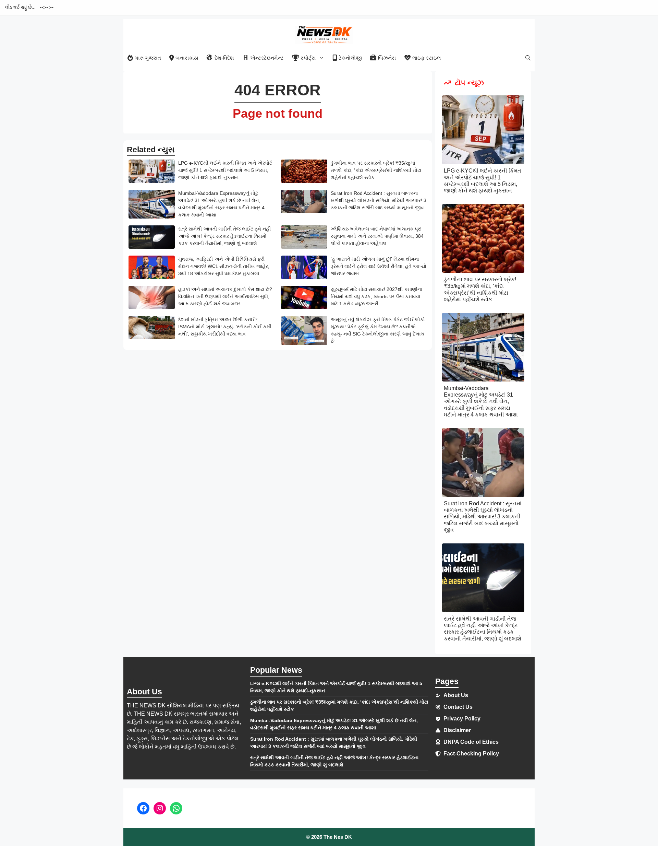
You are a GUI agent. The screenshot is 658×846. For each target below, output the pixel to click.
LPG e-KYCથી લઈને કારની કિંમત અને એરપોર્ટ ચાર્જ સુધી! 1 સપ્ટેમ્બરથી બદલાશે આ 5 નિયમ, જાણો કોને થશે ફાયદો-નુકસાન (225, 170)
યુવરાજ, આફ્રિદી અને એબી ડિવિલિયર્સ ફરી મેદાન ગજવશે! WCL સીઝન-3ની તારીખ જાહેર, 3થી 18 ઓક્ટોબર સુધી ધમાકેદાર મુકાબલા (223, 266)
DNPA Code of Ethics (471, 742)
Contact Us (458, 707)
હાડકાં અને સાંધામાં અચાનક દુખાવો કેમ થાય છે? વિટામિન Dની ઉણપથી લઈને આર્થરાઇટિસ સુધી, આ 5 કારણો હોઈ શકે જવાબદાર (225, 296)
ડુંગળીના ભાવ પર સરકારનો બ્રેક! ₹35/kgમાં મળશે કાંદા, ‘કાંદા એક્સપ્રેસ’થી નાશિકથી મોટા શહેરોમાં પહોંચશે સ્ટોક (376, 170)
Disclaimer (457, 730)
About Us (455, 695)
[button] (528, 57)
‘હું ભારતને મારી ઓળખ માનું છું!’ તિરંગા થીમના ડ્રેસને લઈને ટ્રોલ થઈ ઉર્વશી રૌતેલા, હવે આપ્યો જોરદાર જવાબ (378, 266)
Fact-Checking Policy (471, 753)
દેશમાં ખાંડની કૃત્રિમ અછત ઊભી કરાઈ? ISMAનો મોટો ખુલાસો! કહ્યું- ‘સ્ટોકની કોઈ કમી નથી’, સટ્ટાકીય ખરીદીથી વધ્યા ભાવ (224, 327)
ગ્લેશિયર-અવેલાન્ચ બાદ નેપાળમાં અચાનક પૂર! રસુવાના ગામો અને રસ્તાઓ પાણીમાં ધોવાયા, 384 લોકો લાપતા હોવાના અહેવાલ (377, 236)
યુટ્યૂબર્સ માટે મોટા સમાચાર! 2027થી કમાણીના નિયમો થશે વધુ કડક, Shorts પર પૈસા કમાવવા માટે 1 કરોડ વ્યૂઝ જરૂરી (376, 296)
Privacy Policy (461, 718)
